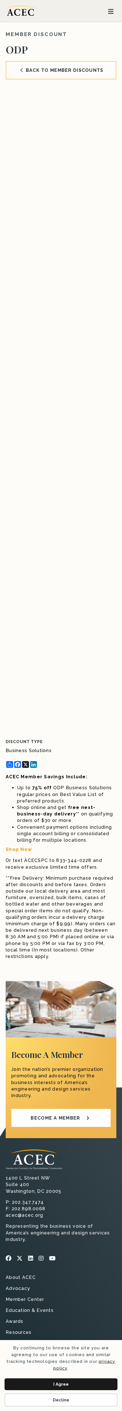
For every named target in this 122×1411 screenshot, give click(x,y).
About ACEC (21, 1277)
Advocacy (18, 1288)
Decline (61, 1400)
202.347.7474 (28, 1202)
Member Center (25, 1299)
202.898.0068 (28, 1208)
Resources (19, 1332)
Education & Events (30, 1310)
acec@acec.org (24, 1215)
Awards (15, 1321)
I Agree (61, 1384)
